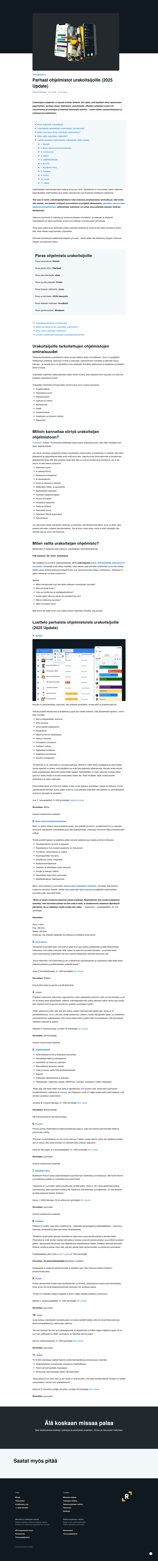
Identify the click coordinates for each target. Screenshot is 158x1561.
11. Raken (45, 182)
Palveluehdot (20, 1534)
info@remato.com (21, 1504)
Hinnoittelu (67, 1508)
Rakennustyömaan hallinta (73, 1504)
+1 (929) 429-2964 (21, 1508)
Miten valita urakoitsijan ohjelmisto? (52, 136)
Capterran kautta (77, 800)
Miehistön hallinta (69, 1497)
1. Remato (45, 144)
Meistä (17, 1497)
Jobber (38, 992)
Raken (40, 1355)
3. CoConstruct (47, 151)
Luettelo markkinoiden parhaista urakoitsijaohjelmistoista (60, 334)
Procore (39, 1123)
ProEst (38, 1278)
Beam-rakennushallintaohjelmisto (50, 821)
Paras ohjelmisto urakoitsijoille (50, 124)
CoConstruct (41, 942)
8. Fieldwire (46, 171)
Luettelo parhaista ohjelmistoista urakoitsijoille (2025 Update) (63, 140)
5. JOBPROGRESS (49, 159)
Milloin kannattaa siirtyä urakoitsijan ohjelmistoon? (58, 132)
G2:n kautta (78, 971)
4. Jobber (45, 155)
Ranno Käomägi (39, 91)
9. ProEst (45, 175)
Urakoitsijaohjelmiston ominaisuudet (51, 323)
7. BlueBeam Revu (49, 167)
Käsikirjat (66, 1511)
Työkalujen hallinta (70, 1501)
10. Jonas (45, 179)
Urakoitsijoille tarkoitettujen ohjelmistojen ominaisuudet (60, 128)
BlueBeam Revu (42, 1170)
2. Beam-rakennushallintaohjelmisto (56, 148)
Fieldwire (39, 1221)
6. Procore (45, 163)
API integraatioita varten (24, 1530)
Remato (38, 635)
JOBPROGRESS (42, 1049)
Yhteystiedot (20, 1501)
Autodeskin (37, 442)
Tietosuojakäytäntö (22, 1537)
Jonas (39, 1315)
